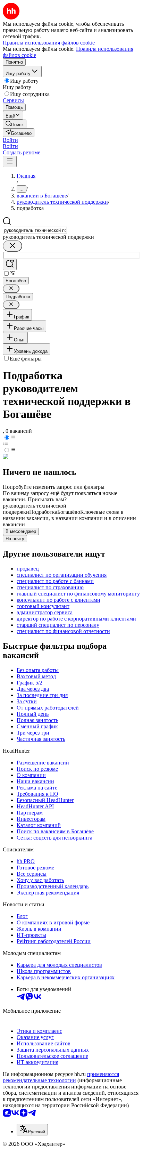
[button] (10, 140)
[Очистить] (12, 246)
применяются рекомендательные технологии (61, 1077)
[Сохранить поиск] (10, 264)
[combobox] (35, 230)
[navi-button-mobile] (10, 161)
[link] (14, 124)
